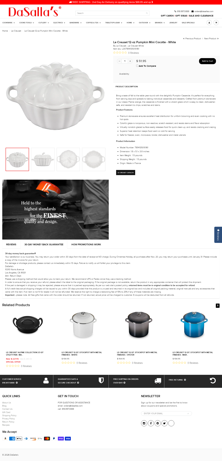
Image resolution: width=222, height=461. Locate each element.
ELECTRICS (58, 23)
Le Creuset (16, 31)
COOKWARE (7, 23)
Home (5, 31)
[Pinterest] (158, 423)
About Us (6, 402)
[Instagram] (144, 423)
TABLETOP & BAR (112, 23)
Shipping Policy (9, 415)
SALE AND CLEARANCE (201, 16)
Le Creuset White (136, 46)
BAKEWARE (74, 23)
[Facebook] (151, 423)
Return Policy (8, 422)
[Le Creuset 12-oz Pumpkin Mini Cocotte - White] (55, 95)
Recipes (6, 425)
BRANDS (158, 23)
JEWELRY (173, 23)
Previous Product (193, 38)
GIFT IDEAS (181, 16)
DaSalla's (14, 455)
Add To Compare (147, 66)
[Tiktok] (171, 423)
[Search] (147, 13)
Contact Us (7, 409)
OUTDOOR (143, 23)
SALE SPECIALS (188, 23)
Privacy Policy (8, 418)
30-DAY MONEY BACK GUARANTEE (43, 244)
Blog (4, 406)
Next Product (210, 38)
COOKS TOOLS (25, 23)
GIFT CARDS (167, 16)
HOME (129, 23)
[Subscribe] (188, 413)
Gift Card (6, 412)
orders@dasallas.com (204, 11)
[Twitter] (164, 423)
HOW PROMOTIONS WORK (86, 244)
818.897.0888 (183, 11)
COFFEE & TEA (92, 23)
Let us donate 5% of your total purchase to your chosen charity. (113, 2)
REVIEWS (11, 244)
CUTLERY (43, 23)
